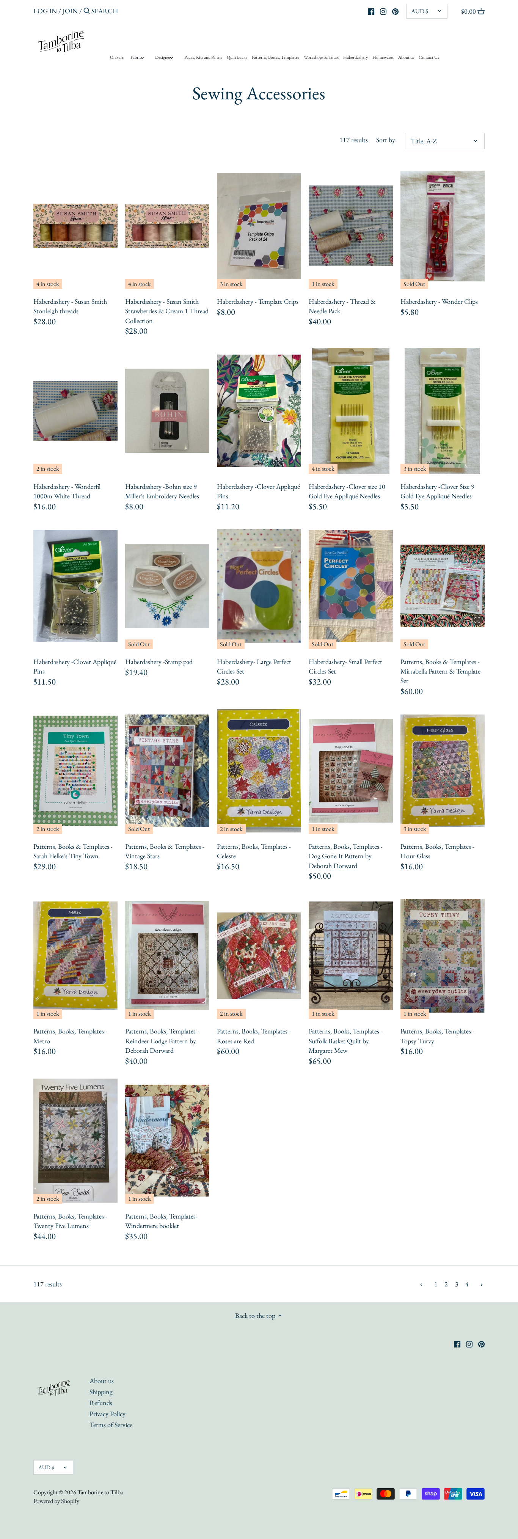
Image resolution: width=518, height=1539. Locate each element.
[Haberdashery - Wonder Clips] (442, 226)
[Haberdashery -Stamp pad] (167, 586)
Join (70, 10)
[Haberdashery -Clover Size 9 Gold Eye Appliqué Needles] (442, 411)
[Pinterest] (395, 10)
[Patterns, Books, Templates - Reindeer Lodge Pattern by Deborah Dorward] (167, 956)
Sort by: (386, 140)
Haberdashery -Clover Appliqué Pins (258, 491)
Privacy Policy (107, 1413)
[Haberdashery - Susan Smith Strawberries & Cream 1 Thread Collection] (167, 226)
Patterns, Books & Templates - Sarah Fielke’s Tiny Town (73, 851)
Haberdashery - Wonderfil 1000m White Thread (66, 491)
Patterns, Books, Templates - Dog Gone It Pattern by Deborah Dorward (346, 856)
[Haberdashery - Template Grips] (259, 226)
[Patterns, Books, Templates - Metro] (75, 956)
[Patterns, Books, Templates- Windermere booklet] (167, 1140)
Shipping (101, 1391)
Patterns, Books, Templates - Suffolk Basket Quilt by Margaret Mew (346, 1040)
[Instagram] (383, 10)
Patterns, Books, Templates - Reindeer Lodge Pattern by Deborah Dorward (162, 1040)
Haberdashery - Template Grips (257, 301)
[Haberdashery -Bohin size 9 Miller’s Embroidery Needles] (167, 411)
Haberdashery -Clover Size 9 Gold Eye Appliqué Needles (437, 491)
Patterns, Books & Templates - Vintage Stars (164, 851)
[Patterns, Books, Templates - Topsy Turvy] (442, 956)
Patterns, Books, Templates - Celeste (254, 851)
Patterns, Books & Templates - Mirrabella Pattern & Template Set (440, 671)
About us (101, 1380)
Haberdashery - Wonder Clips (439, 301)
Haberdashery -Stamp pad (159, 661)
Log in (45, 10)
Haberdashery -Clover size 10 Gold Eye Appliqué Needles (347, 491)
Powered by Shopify (56, 1501)
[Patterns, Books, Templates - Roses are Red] (259, 956)
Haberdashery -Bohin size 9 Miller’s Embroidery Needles (162, 491)
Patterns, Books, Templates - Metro (70, 1036)
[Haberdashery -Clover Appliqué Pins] (259, 411)
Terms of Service (110, 1424)
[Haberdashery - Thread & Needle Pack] (351, 226)
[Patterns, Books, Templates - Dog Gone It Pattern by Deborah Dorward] (351, 771)
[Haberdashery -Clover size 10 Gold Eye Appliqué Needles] (351, 411)
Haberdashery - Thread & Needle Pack (342, 306)
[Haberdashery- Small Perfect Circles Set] (351, 586)
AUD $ (419, 11)
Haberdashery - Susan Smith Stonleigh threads (70, 306)
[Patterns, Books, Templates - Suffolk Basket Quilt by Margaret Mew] (351, 956)
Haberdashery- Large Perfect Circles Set (254, 666)
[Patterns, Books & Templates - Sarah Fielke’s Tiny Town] (75, 771)
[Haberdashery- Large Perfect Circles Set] (259, 586)
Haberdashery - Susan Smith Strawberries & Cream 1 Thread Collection (167, 311)
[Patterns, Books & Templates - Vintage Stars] (167, 771)
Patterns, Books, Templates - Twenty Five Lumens (70, 1221)
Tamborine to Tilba (100, 1492)
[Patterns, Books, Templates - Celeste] (259, 771)
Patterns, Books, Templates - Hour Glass (437, 851)
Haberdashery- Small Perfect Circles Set (345, 666)
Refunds (100, 1402)
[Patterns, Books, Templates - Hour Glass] (442, 771)
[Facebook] (371, 10)
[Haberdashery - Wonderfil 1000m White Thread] (75, 411)
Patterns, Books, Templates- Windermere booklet (161, 1221)
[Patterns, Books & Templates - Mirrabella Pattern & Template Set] (442, 586)
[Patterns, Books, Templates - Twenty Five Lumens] (75, 1140)
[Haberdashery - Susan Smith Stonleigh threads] (75, 226)
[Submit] (86, 12)
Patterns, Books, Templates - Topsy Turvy (437, 1036)
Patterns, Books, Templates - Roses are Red (254, 1036)
